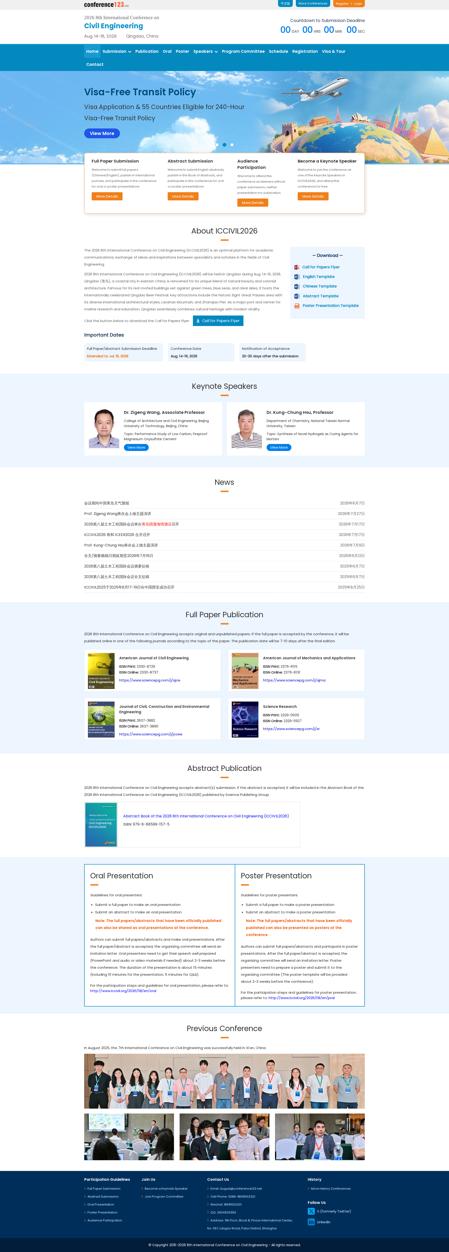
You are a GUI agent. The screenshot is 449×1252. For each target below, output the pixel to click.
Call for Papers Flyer (321, 267)
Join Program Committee (164, 1196)
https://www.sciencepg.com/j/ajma (294, 680)
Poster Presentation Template (331, 305)
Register (342, 3)
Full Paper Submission (103, 1188)
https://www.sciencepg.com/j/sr (291, 728)
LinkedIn (323, 1222)
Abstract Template (321, 296)
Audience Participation (104, 1220)
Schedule (278, 51)
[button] (217, 145)
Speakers (203, 51)
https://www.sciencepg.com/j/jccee (150, 734)
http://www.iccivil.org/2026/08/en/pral (302, 997)
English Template (319, 276)
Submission (114, 51)
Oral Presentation (100, 1204)
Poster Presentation (102, 1212)
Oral (167, 51)
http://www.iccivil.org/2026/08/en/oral (123, 990)
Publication (147, 51)
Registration (305, 51)
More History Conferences (331, 1188)
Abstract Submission (103, 1196)
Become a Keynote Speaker (166, 1188)
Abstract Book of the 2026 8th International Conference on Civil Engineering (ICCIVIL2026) (206, 816)
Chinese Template (320, 286)
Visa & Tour (333, 51)
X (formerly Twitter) (334, 1211)
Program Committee (243, 51)
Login (358, 3)
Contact (95, 64)
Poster (182, 51)
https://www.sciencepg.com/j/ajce (149, 680)
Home (92, 51)
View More (136, 447)
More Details (107, 196)
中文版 (285, 3)
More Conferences (313, 3)
